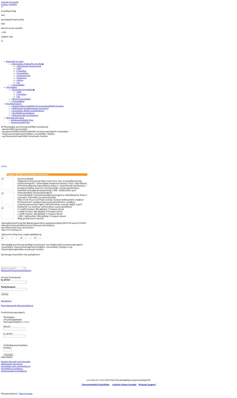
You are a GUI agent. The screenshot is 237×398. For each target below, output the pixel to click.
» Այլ (18, 83)
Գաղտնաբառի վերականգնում (17, 306)
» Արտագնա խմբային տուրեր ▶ (27, 64)
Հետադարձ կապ (15, 118)
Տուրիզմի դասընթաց (12, 369)
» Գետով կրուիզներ (21, 99)
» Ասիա (19, 80)
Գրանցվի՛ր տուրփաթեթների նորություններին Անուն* (16, 322)
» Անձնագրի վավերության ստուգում (30, 108)
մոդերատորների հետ (22, 120)
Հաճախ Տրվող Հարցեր (124, 385)
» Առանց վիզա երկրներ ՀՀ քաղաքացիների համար (37, 106)
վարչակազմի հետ (20, 122)
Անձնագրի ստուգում (11, 364)
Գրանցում (6, 301)
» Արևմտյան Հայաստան (28, 66)
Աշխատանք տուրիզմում (14, 371)
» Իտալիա (21, 71)
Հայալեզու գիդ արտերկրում (15, 366)
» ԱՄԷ (19, 69)
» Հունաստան (23, 76)
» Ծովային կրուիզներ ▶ (23, 90)
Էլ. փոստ (8, 334)
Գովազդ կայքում (147, 385)
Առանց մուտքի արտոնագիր (15, 362)
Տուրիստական (13, 104)
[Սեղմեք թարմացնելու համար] (16, 346)
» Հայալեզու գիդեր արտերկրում (27, 111)
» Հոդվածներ (17, 85)
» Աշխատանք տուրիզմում (24, 115)
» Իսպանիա (22, 73)
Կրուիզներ (11, 87)
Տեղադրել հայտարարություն (16, 271)
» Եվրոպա (21, 78)
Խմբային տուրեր (14, 61)
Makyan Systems (25, 394)
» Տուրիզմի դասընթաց (22, 113)
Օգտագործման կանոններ (95, 385)
